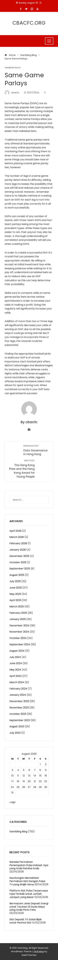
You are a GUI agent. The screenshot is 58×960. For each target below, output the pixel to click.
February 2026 (18, 543)
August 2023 (16, 726)
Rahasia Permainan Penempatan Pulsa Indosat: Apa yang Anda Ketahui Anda (28, 865)
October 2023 (17, 714)
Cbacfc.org (29, 22)
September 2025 (19, 568)
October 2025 (17, 562)
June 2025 (15, 587)
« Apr (12, 802)
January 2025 (17, 619)
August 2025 (16, 575)
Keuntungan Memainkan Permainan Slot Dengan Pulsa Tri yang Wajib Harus (27, 881)
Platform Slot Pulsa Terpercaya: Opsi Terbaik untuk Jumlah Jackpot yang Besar (28, 894)
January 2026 (17, 549)
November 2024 (19, 632)
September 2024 (19, 644)
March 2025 (16, 606)
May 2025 (15, 594)
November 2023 (19, 707)
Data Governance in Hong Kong (35, 450)
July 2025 (15, 581)
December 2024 (19, 625)
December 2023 (19, 701)
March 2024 (16, 682)
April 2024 (15, 676)
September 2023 (19, 720)
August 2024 (16, 651)
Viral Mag (38, 951)
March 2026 (16, 537)
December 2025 (19, 556)
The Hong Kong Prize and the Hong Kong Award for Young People (22, 468)
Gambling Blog (12, 68)
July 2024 (15, 657)
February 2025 (18, 613)
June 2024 (15, 663)
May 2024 (15, 669)
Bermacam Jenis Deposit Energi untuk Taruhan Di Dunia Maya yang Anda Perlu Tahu (28, 907)
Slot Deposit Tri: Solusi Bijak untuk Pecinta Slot (25, 921)
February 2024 (18, 688)
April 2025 (15, 600)
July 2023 (15, 733)
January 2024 (17, 695)
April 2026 (15, 531)
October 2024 (18, 638)
